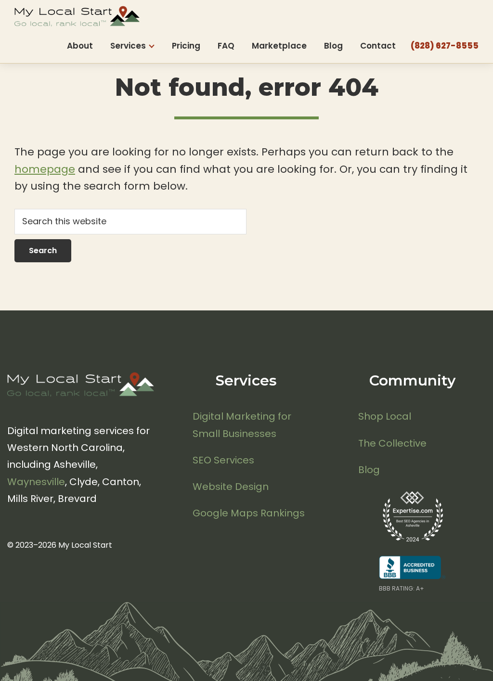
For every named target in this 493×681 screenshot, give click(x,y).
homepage (44, 169)
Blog (369, 469)
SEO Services (223, 460)
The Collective (392, 443)
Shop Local (384, 416)
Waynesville (36, 481)
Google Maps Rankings (249, 513)
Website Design (231, 486)
